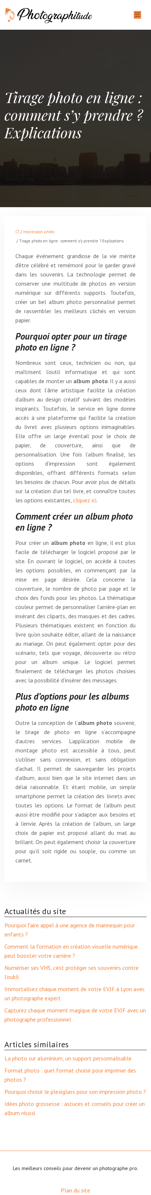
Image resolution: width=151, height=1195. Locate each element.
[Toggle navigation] (137, 15)
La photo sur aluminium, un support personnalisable (68, 1058)
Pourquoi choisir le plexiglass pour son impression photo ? (75, 1091)
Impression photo (38, 231)
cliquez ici (84, 500)
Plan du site (75, 1190)
